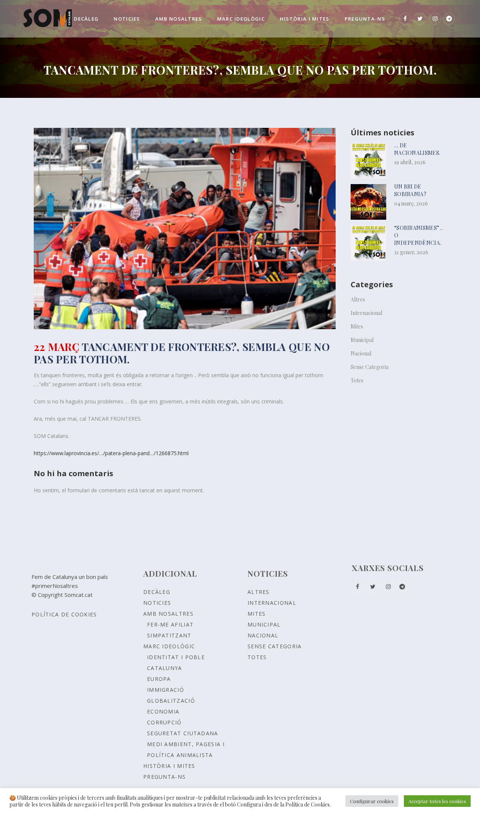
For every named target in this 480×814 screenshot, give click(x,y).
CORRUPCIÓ (164, 722)
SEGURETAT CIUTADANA (182, 733)
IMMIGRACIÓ (165, 689)
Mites (357, 326)
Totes (357, 380)
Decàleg (156, 591)
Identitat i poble (176, 657)
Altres (358, 299)
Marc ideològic (169, 646)
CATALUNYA (164, 668)
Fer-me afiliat (170, 624)
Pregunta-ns (164, 776)
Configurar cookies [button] (372, 801)
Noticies (157, 602)
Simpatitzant (169, 635)
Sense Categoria (369, 366)
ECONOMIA (163, 711)
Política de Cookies (64, 614)
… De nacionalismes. (417, 149)
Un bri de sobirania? (410, 190)
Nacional (361, 353)
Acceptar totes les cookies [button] (437, 801)
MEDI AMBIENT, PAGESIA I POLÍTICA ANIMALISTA (186, 750)
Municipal (362, 339)
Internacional (366, 312)
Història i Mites (169, 765)
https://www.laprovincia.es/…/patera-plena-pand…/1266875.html (111, 453)
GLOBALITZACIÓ (171, 700)
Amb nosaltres (168, 613)
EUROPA (159, 678)
